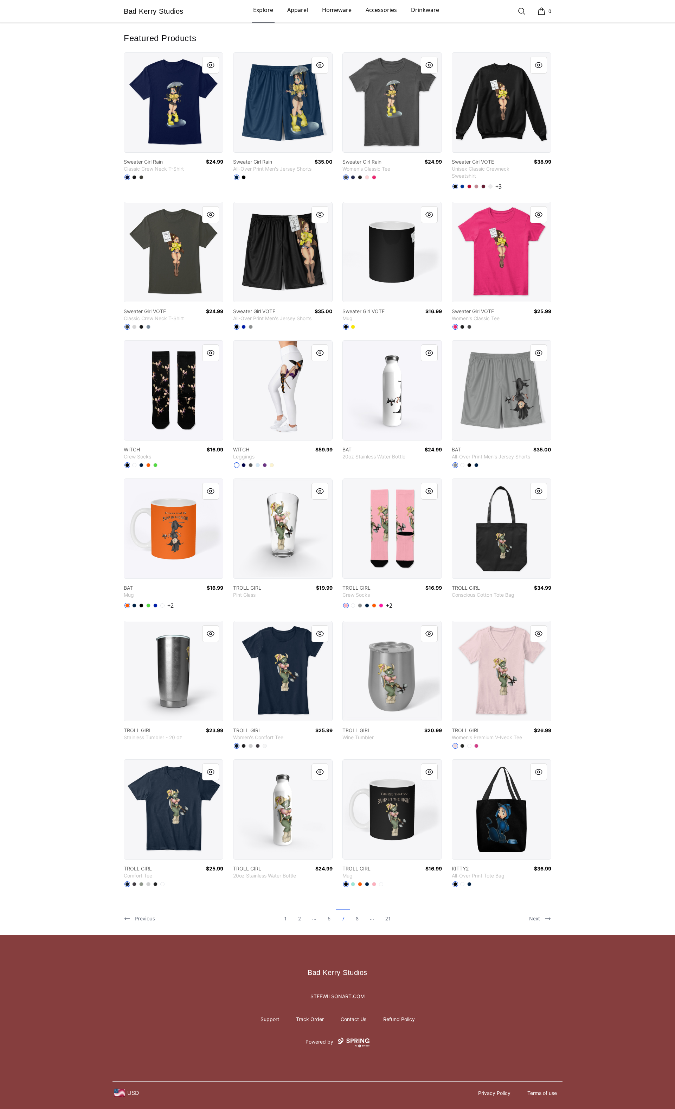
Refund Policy (399, 1019)
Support (270, 1019)
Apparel (297, 10)
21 (388, 918)
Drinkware (425, 10)
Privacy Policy (494, 1093)
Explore (263, 10)
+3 (498, 186)
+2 (170, 605)
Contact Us (353, 1019)
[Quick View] (210, 65)
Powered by (319, 1042)
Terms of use (542, 1093)
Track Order (310, 1019)
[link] (173, 102)
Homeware (337, 10)
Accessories (381, 10)
